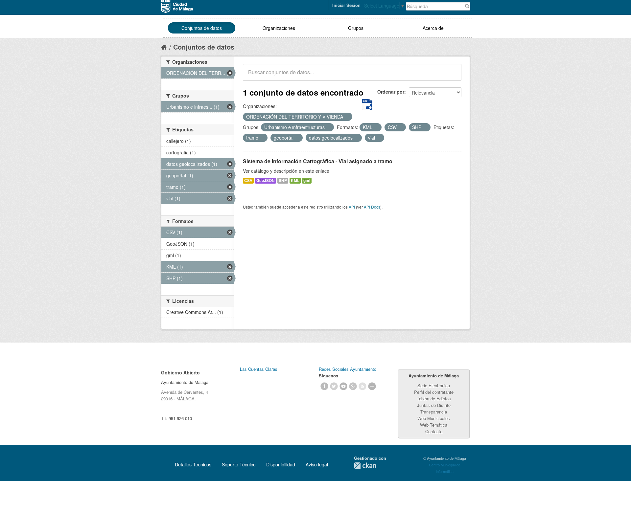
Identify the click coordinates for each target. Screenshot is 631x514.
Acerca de (433, 28)
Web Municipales (433, 418)
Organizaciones (279, 28)
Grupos (355, 28)
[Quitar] (346, 117)
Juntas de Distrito (434, 405)
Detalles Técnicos (193, 464)
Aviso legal (317, 464)
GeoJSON (265, 180)
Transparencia (433, 412)
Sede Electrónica (433, 385)
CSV (248, 180)
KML (295, 180)
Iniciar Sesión (346, 5)
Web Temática (433, 425)
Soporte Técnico (239, 464)
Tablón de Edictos (434, 398)
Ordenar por (390, 91)
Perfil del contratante (434, 392)
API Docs (372, 207)
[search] (451, 76)
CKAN (365, 465)
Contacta (433, 431)
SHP (283, 180)
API (352, 207)
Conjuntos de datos (201, 28)
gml (306, 180)
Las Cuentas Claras (258, 369)
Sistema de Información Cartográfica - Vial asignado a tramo (317, 161)
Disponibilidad (280, 464)
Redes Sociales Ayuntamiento (347, 369)
